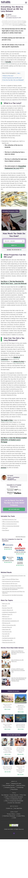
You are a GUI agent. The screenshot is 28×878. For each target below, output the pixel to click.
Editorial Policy (21, 785)
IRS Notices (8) (6, 623)
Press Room (14, 789)
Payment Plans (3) (7, 627)
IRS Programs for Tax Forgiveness (11, 581)
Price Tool (4, 528)
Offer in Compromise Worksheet (10, 526)
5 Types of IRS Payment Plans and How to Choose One (18, 670)
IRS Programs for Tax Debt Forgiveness (12, 595)
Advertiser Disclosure (20, 536)
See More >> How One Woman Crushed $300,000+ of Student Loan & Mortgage (14, 440)
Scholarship (20, 787)
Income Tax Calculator (14, 802)
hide (18, 73)
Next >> (14, 245)
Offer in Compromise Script (9, 523)
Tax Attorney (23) (7, 631)
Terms (18, 814)
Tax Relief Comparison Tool (9, 519)
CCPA (14, 817)
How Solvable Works (9, 785)
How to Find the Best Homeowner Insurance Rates (20, 726)
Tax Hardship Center (8, 560)
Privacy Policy (11, 814)
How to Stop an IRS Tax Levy (9, 583)
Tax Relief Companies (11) (8, 638)
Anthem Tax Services (20, 552)
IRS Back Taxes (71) (7, 614)
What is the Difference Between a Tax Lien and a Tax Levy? (18, 652)
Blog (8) (4, 605)
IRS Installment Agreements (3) (10, 620)
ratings (24, 21)
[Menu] (26, 2)
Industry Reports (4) (7, 610)
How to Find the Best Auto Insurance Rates (7, 726)
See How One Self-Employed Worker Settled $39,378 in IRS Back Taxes (18, 679)
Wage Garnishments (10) (8, 642)
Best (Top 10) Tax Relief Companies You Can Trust (7, 768)
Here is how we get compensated (19, 25)
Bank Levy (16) (6, 603)
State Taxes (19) (6, 629)
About (8, 783)
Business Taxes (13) (7, 607)
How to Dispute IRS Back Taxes (10, 579)
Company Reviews (10, 787)
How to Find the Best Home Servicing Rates (7, 706)
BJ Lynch (8, 14)
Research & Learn (16, 783)
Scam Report (5, 530)
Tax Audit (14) (6, 633)
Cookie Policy (21, 815)
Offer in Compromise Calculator (10, 521)
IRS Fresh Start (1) (7, 618)
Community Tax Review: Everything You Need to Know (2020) (20, 769)
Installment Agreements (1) (9, 612)
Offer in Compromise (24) (9, 625)
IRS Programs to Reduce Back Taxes (11, 585)
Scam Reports (14, 795)
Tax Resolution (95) (7, 640)
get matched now (14, 509)
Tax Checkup (5, 795)
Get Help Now (18, 808)
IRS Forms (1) (5, 616)
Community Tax (8, 547)
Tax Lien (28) (5, 636)
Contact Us (9, 808)
